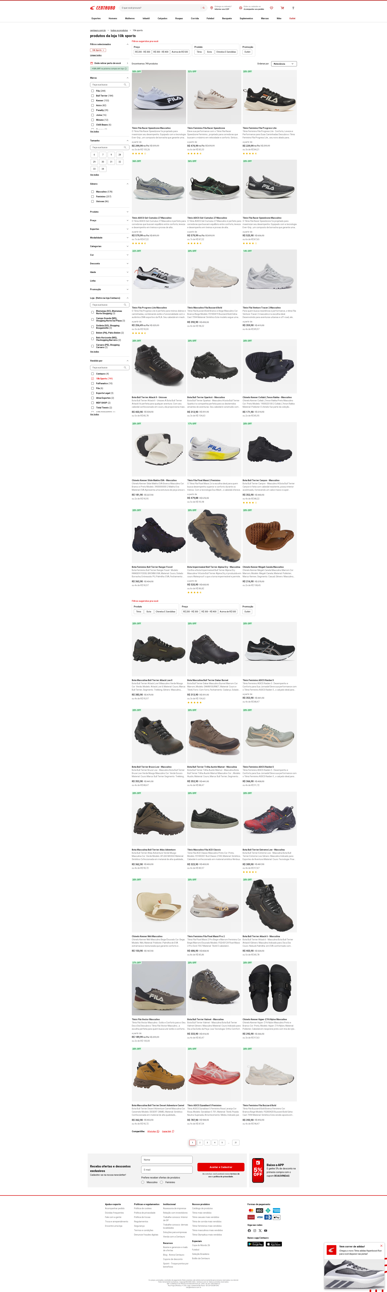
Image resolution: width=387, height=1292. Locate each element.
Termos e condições (143, 1230)
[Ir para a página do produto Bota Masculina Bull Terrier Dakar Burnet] (214, 649)
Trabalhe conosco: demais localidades (175, 1226)
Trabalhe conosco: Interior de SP (175, 1219)
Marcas (265, 18)
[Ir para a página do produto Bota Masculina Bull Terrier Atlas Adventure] (159, 819)
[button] (109, 63)
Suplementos (246, 18)
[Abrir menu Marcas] (271, 18)
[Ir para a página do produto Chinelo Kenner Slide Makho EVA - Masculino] (159, 449)
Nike (279, 18)
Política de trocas (142, 1217)
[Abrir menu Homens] (119, 18)
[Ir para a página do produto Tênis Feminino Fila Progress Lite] (270, 97)
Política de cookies (143, 1208)
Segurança (139, 1226)
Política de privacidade (144, 1213)
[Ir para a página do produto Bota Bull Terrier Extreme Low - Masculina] (270, 819)
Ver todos (94, 131)
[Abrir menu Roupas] (185, 18)
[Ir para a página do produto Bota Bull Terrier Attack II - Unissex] (159, 366)
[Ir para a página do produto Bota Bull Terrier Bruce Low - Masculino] (159, 736)
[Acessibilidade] (293, 7)
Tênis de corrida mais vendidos (206, 1221)
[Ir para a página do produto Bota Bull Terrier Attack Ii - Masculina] (270, 905)
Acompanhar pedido (115, 1208)
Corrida (195, 18)
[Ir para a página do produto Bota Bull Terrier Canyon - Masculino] (270, 449)
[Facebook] (249, 1230)
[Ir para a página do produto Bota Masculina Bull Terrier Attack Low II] (159, 649)
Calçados (162, 18)
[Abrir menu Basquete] (234, 18)
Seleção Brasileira (200, 1254)
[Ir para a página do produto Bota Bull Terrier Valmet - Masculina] (214, 988)
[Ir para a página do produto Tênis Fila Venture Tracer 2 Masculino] (270, 276)
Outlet (292, 18)
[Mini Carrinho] (282, 7)
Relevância (279, 64)
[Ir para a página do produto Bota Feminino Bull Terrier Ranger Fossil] (159, 536)
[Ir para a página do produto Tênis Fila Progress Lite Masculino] (159, 276)
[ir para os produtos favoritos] (271, 7)
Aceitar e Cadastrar (221, 1167)
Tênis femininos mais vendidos (207, 1226)
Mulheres (130, 18)
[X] (260, 1230)
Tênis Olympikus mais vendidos (207, 1234)
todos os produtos (119, 30)
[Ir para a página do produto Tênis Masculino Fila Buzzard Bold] (214, 276)
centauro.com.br (98, 30)
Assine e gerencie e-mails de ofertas (175, 1249)
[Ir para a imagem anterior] (135, 97)
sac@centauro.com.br (193, 1287)
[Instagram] (255, 1230)
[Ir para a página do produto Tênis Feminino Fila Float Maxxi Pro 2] (214, 905)
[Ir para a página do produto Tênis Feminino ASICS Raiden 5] (270, 649)
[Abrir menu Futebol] (216, 18)
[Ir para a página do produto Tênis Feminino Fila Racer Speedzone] (214, 97)
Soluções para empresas (175, 1232)
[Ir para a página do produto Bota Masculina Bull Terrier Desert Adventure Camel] (159, 1074)
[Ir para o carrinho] (282, 7)
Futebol (210, 18)
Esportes (96, 18)
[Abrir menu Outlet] (298, 18)
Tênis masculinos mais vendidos (207, 1230)
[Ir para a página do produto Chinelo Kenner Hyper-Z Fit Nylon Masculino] (270, 988)
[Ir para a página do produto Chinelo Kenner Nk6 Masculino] (159, 905)
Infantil (146, 18)
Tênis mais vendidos (201, 1213)
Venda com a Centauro (174, 1236)
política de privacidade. (224, 1177)
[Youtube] (265, 1230)
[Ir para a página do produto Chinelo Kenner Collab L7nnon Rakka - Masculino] (270, 366)
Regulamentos (141, 1221)
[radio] (94, 155)
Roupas (179, 18)
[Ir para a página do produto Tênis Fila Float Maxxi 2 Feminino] (214, 449)
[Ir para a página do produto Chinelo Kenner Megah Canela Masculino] (270, 536)
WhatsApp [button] (151, 1131)
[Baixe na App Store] (274, 1244)
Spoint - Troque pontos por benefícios (176, 1265)
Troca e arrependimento (116, 1221)
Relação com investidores (175, 1213)
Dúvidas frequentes (114, 1213)
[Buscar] (203, 8)
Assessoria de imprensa (174, 1208)
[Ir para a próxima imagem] (182, 97)
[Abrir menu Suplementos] (255, 18)
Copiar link (166, 1131)
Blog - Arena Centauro (173, 1255)
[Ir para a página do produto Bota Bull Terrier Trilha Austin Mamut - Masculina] (214, 736)
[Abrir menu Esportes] (103, 18)
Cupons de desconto (173, 1259)
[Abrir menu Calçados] (170, 18)
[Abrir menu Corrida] (201, 18)
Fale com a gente (113, 1217)
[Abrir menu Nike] (284, 18)
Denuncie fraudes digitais (146, 1234)
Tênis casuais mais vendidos (205, 1217)
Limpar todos (96, 55)
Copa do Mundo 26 (201, 1245)
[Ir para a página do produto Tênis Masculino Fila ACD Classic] (214, 819)
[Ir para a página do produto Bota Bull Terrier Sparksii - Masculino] (214, 366)
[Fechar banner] (381, 1245)
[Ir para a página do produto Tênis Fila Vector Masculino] (159, 988)
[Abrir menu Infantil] (152, 18)
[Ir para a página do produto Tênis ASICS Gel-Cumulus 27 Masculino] (159, 187)
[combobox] (161, 8)
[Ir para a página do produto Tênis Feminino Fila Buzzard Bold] (270, 1074)
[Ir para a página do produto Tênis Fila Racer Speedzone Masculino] (159, 97)
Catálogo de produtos (202, 1208)
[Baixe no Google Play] (255, 1244)
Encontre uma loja (113, 1226)
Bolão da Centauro (201, 1258)
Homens (113, 18)
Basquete (227, 18)
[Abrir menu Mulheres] (137, 18)
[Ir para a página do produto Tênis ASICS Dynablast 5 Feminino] (214, 1074)
